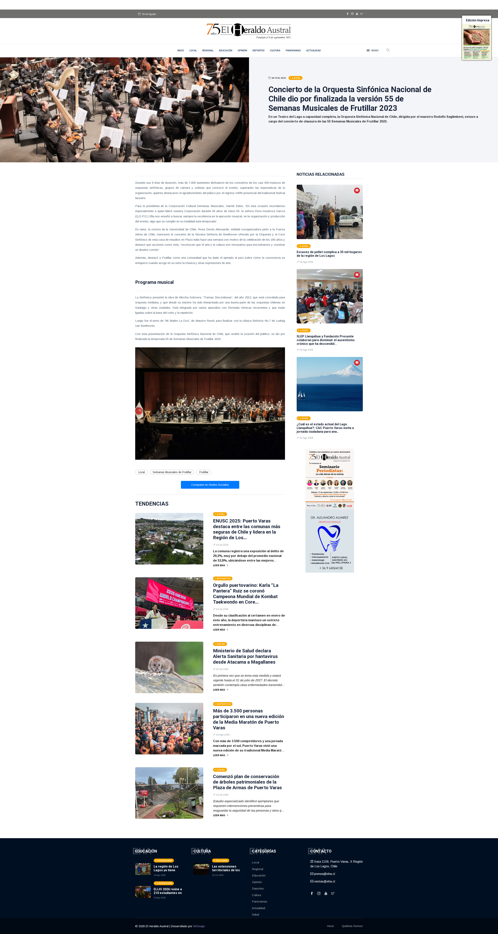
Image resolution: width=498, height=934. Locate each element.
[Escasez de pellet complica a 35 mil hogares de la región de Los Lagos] (330, 212)
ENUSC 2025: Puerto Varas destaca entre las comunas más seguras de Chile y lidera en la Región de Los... (246, 529)
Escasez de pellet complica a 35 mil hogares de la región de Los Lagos (329, 254)
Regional (208, 50)
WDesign (199, 926)
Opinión (242, 50)
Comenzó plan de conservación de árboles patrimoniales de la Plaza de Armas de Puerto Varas (247, 782)
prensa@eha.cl (324, 873)
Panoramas (293, 50)
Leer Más (219, 565)
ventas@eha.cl (324, 881)
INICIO (180, 50)
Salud (255, 914)
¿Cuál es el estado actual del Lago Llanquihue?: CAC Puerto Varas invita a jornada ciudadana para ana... (325, 427)
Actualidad (313, 50)
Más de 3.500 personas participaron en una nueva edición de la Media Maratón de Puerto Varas (248, 719)
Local (193, 50)
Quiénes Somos (352, 926)
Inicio (330, 926)
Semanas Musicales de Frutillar (172, 472)
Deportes (259, 50)
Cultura (275, 50)
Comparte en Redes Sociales (210, 484)
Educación (225, 50)
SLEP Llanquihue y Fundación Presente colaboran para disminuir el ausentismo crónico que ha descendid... (326, 340)
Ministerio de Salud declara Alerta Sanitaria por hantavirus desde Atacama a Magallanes (245, 656)
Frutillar (204, 472)
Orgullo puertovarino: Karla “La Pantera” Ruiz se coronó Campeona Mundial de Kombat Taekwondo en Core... (245, 594)
